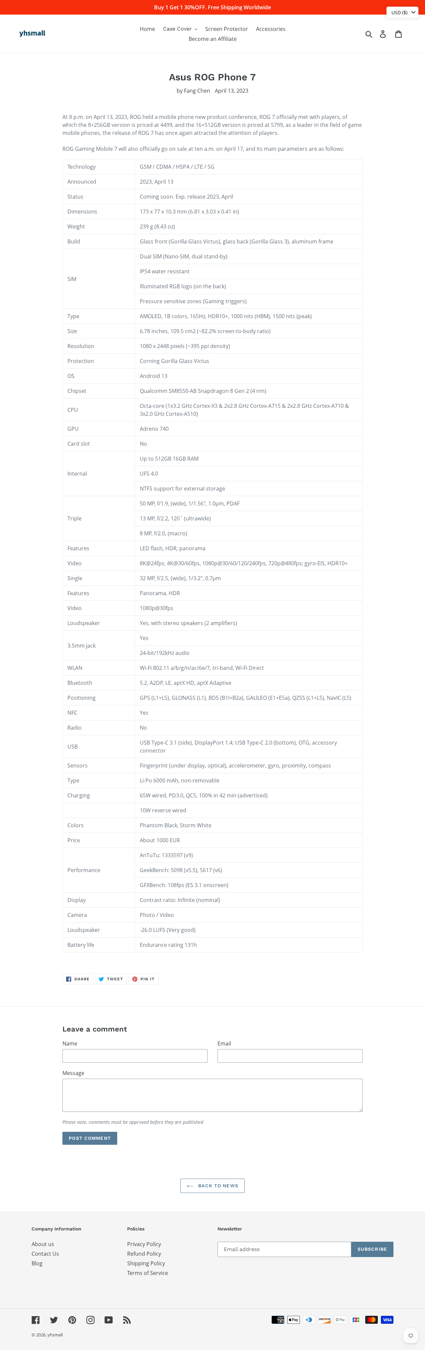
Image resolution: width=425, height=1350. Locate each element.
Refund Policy (144, 1253)
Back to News (217, 1185)
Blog (37, 1263)
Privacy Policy (144, 1244)
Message (73, 1073)
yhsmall (55, 1335)
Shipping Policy (146, 1263)
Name (69, 1043)
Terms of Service (147, 1273)
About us (43, 1244)
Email (224, 1043)
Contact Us (45, 1253)
